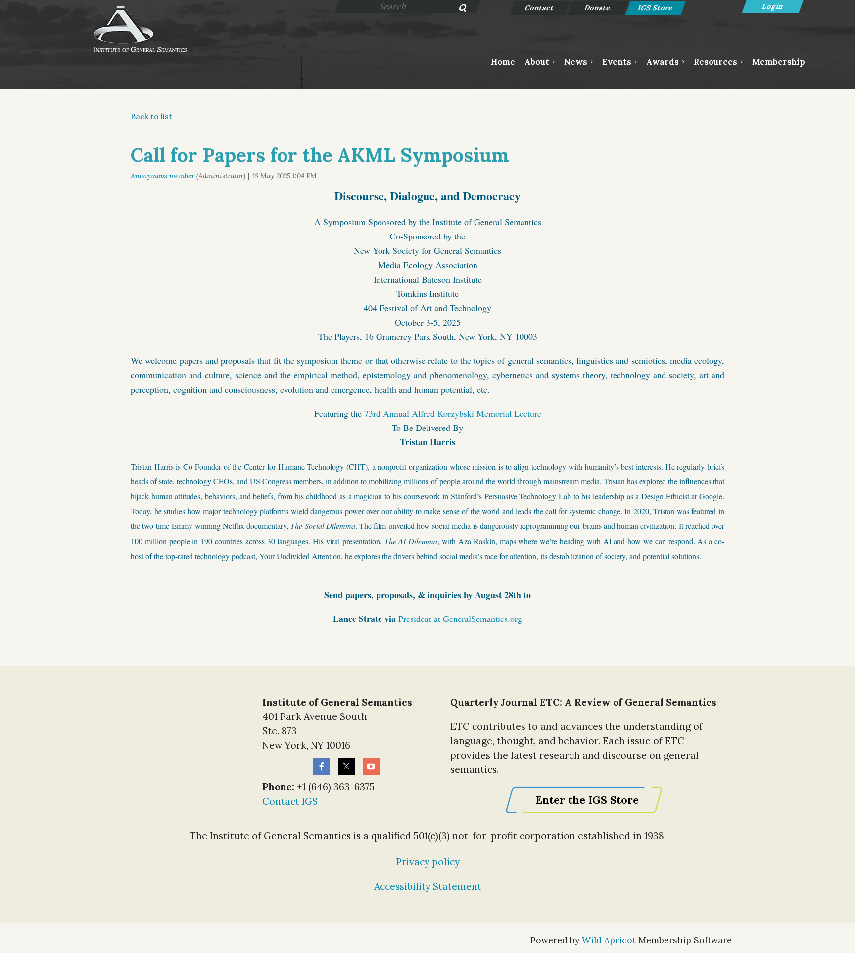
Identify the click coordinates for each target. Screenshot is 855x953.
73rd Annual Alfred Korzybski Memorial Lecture (452, 413)
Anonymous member (162, 175)
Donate (598, 7)
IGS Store (656, 7)
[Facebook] (321, 766)
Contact (540, 7)
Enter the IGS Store (587, 800)
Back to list (151, 116)
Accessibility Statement (427, 886)
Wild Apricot (609, 940)
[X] (346, 766)
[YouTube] (371, 766)
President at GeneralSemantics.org (460, 618)
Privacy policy (428, 862)
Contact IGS (290, 801)
